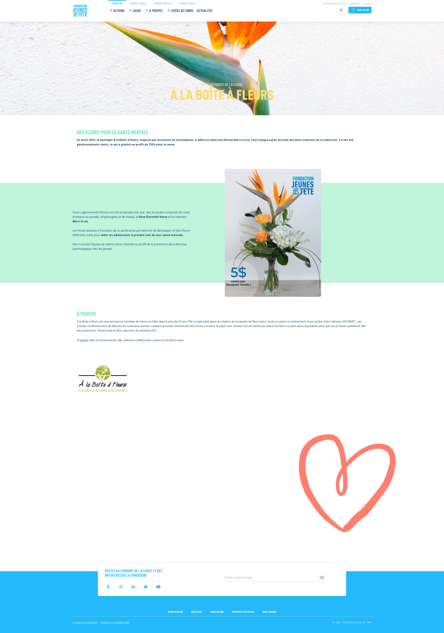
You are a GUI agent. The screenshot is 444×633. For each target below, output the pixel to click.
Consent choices (10, 631)
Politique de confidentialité (115, 622)
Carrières (355, 3)
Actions (119, 10)
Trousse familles (162, 3)
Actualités (204, 10)
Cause (137, 10)
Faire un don (217, 611)
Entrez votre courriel (234, 572)
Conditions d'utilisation (85, 622)
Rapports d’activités (243, 611)
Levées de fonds (182, 10)
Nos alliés (196, 611)
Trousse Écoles (187, 3)
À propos (156, 10)
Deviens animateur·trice (334, 3)
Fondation (117, 3)
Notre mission (175, 611)
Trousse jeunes (138, 3)
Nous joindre (269, 611)
